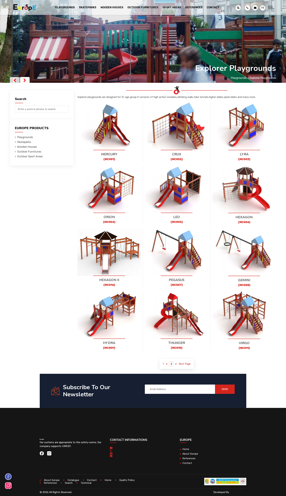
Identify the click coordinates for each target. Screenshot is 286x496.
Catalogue (73, 480)
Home (185, 449)
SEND (225, 389)
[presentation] (15, 80)
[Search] (66, 107)
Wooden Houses (27, 146)
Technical (86, 482)
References (194, 7)
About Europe (190, 453)
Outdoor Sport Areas (30, 156)
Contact (213, 7)
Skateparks (24, 142)
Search (69, 482)
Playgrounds (239, 77)
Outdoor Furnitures (29, 151)
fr (262, 7)
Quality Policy (127, 480)
